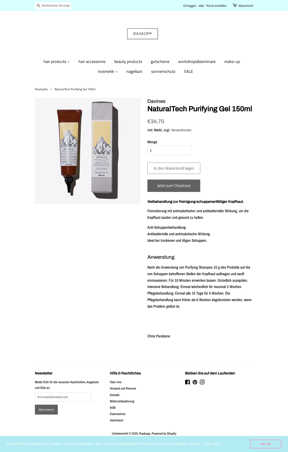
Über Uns (116, 382)
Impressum (116, 420)
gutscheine (160, 61)
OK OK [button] (266, 444)
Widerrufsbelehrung (122, 401)
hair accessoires (92, 61)
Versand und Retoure (123, 388)
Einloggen (189, 5)
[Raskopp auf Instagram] (202, 383)
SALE (188, 71)
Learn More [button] (212, 444)
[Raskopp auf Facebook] (187, 383)
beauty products (128, 61)
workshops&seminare (197, 61)
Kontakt (114, 395)
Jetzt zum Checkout (173, 185)
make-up (232, 61)
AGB (112, 407)
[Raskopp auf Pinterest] (194, 383)
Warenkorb (245, 5)
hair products (55, 61)
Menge (152, 141)
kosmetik (106, 71)
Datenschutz (118, 414)
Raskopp (144, 433)
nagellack (134, 71)
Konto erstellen (216, 5)
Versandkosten (181, 129)
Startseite (41, 89)
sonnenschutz (163, 71)
